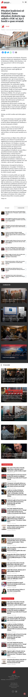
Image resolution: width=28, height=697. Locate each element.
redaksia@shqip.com (14, 678)
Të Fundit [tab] (7, 207)
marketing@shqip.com (10, 679)
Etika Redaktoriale (14, 684)
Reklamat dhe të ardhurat (14, 686)
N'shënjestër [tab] (21, 207)
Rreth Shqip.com (14, 683)
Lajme (4, 7)
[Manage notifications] (24, 694)
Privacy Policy (14, 687)
